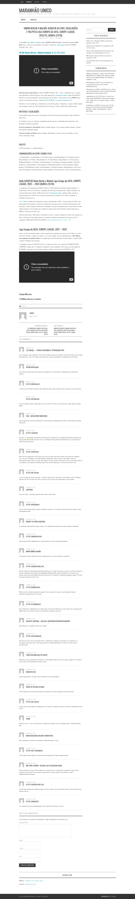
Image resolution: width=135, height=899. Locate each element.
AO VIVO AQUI (42, 52)
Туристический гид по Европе (36, 655)
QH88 (88, 73)
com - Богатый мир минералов (36, 416)
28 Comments (59, 38)
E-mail (21, 848)
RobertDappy (90, 82)
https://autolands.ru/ (34, 636)
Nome (21, 840)
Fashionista (105, 896)
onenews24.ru (31, 672)
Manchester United (56, 220)
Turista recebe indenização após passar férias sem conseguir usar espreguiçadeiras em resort (100, 52)
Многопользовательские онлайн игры (39, 735)
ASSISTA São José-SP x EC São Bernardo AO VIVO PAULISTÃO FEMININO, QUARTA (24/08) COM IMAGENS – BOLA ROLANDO (100, 108)
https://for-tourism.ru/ (34, 750)
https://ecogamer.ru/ (33, 604)
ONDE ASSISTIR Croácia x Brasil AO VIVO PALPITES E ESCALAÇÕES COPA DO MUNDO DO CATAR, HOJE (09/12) (101, 91)
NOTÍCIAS (37, 2)
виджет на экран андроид (35, 521)
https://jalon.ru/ (32, 433)
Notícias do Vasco (30, 884)
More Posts (33, 316)
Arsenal (65, 220)
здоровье (29, 489)
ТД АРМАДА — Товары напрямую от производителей (45, 350)
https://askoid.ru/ (32, 801)
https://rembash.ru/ (33, 587)
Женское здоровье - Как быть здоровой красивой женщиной (48, 621)
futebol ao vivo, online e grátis (34, 881)
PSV (69, 220)
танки (28, 719)
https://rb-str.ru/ (32, 472)
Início (23, 19)
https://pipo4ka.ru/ (33, 399)
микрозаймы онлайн (33, 551)
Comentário (24, 823)
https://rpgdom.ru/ (33, 504)
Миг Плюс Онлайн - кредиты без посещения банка (44, 765)
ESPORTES (29, 2)
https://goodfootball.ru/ (35, 566)
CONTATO (44, 2)
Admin (51, 38)
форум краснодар (32, 367)
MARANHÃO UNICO (35, 10)
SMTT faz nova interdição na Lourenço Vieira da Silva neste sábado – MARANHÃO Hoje (99, 84)
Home (22, 2)
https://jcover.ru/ (32, 452)
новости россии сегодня (35, 687)
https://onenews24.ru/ (34, 536)
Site (20, 856)
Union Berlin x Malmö (33, 42)
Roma (49, 220)
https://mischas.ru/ (33, 384)
